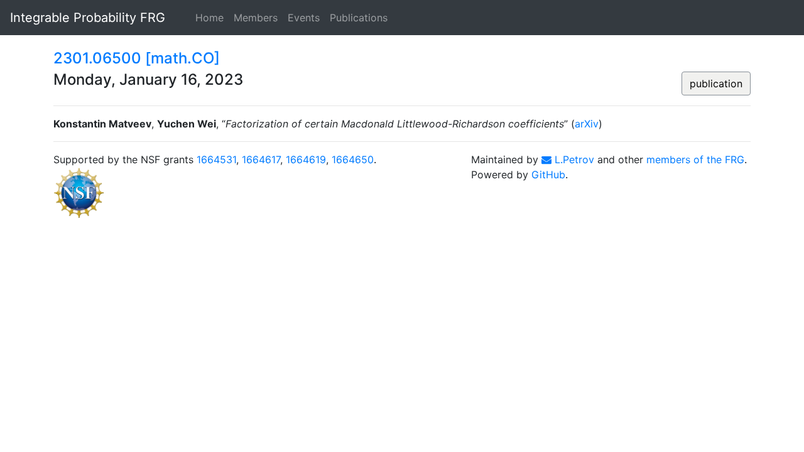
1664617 (261, 159)
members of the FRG (695, 159)
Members (256, 17)
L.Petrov (572, 159)
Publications (359, 17)
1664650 (353, 159)
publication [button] (716, 83)
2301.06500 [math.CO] (136, 58)
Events (304, 17)
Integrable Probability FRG (87, 17)
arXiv (587, 123)
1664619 (306, 159)
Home (209, 17)
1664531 (216, 159)
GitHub (548, 174)
